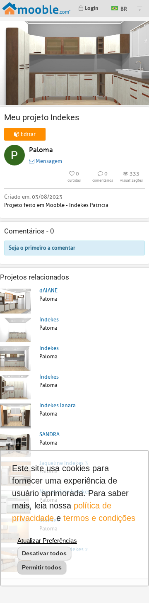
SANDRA (49, 434)
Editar (27, 134)
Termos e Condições (99, 518)
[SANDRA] (15, 444)
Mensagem (48, 161)
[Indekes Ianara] (15, 415)
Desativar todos (44, 553)
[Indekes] (15, 329)
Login (91, 7)
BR (123, 7)
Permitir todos (42, 567)
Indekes (49, 319)
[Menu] (139, 8)
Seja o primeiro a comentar (42, 247)
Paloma (41, 150)
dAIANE (48, 290)
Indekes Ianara (57, 405)
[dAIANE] (15, 300)
